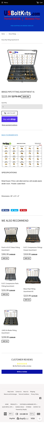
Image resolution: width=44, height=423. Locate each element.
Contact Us (18, 391)
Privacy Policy (35, 394)
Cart (40, 2)
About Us (25, 391)
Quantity (4, 103)
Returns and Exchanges (10, 394)
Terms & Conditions (24, 394)
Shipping (32, 391)
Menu (6, 2)
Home (3, 34)
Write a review (22, 372)
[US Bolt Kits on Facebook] (40, 398)
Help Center (10, 391)
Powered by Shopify (21, 409)
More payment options (9, 125)
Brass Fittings (12, 34)
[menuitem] (7, 404)
